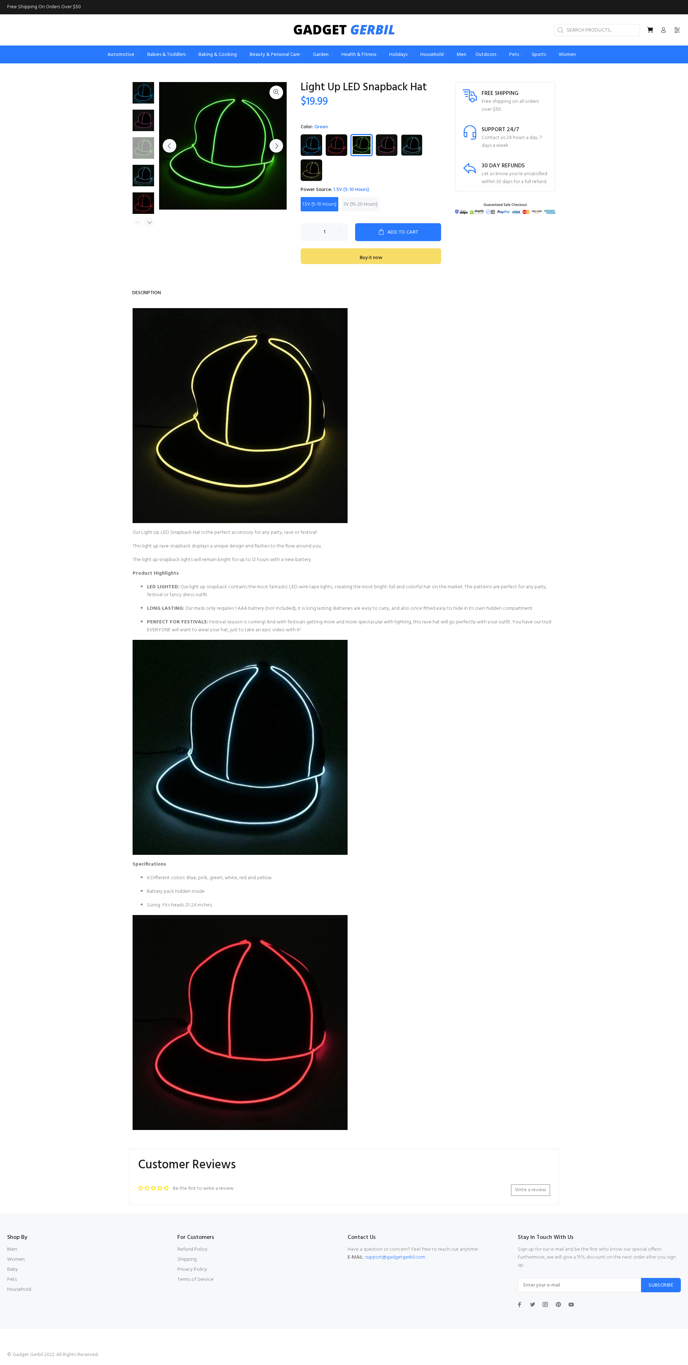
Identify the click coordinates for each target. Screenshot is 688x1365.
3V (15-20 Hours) (361, 204)
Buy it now (371, 258)
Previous (169, 146)
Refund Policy (192, 1249)
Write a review (530, 1190)
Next (276, 146)
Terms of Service (195, 1279)
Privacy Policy (192, 1269)
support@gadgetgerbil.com (395, 1257)
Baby (12, 1269)
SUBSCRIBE (661, 1285)
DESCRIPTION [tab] (146, 293)
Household (19, 1289)
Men (12, 1249)
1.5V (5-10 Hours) (319, 204)
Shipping (187, 1259)
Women (16, 1259)
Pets (12, 1279)
